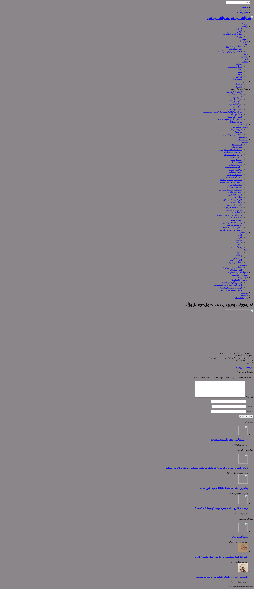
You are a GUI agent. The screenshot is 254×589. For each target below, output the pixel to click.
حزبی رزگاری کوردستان (231, 282)
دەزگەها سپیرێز (235, 104)
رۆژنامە (239, 36)
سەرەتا (244, 7)
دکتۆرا (239, 252)
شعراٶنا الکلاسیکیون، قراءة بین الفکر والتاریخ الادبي (221, 556)
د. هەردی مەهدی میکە (232, 227)
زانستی (244, 295)
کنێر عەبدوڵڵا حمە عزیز (232, 200)
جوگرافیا (244, 41)
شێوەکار (238, 87)
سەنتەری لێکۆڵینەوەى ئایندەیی (229, 119)
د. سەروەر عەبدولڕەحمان (231, 179)
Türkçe (239, 245)
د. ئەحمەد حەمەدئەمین (232, 152)
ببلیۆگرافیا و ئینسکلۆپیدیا (237, 272)
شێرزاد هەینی (236, 212)
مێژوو (245, 44)
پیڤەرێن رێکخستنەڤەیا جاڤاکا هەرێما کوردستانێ (223, 488)
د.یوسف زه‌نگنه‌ (235, 172)
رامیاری (244, 56)
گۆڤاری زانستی (235, 260)
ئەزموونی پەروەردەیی (243, 367)
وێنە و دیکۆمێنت (235, 49)
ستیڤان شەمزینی (234, 205)
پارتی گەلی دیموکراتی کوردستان (228, 285)
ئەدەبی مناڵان (236, 79)
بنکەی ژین (237, 97)
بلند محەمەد (237, 144)
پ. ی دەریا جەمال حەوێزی (230, 190)
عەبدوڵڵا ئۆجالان (235, 195)
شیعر (240, 74)
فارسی (239, 240)
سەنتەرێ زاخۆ (236, 122)
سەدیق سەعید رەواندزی (231, 207)
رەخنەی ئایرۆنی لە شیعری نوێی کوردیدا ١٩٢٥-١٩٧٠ (221, 508)
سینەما (239, 84)
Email (250, 406)
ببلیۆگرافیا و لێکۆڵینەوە (232, 34)
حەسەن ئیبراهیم (235, 192)
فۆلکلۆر (239, 64)
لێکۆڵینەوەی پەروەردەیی (231, 267)
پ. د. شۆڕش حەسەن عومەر (229, 215)
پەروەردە (244, 265)
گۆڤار (239, 31)
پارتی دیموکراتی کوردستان (230, 287)
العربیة (239, 237)
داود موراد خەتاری (234, 187)
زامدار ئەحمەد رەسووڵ (232, 222)
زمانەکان (244, 232)
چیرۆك (239, 76)
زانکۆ (245, 250)
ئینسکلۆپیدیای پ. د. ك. (232, 114)
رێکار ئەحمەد (236, 220)
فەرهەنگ (238, 132)
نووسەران (243, 142)
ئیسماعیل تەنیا (236, 159)
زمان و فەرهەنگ (240, 127)
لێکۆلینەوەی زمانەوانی (232, 134)
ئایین (246, 59)
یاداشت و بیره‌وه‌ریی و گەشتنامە (228, 51)
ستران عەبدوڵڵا (235, 202)
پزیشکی (244, 292)
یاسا (246, 54)
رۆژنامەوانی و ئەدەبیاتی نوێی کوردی (229, 439)
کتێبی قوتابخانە (236, 270)
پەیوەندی (244, 10)
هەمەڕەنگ (243, 139)
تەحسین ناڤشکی (235, 217)
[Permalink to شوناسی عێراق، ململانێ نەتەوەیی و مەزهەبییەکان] (243, 572)
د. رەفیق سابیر (236, 157)
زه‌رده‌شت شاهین (234, 225)
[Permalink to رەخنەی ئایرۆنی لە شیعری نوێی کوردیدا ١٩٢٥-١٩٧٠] (243, 503)
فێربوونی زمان (236, 129)
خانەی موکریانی (235, 109)
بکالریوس (238, 257)
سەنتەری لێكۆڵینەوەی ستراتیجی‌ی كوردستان (222, 112)
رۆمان (239, 69)
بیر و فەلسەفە (241, 297)
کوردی (239, 235)
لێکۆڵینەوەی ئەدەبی (233, 66)
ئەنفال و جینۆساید (240, 275)
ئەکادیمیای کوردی (234, 94)
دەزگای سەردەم (235, 107)
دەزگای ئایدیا (236, 102)
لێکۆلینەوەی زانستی (233, 262)
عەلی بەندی (237, 197)
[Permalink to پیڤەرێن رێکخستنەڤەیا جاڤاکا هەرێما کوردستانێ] (243, 483)
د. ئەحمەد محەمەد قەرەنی (230, 149)
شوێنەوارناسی (241, 277)
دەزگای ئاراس (236, 99)
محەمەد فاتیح (236, 147)
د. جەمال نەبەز (235, 169)
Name (250, 401)
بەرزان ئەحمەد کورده (233, 154)
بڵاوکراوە (238, 29)
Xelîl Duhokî (236, 162)
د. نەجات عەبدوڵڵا (234, 174)
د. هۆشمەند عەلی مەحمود (231, 182)
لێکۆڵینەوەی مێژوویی (233, 46)
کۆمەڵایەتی (243, 137)
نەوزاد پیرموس (235, 164)
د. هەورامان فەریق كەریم (231, 230)
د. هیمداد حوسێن (235, 184)
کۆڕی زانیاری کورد (234, 92)
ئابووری (244, 39)
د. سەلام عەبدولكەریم (232, 177)
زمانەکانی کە (236, 247)
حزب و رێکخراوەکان (239, 280)
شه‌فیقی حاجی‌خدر (234, 210)
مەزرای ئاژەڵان (240, 536)
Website (249, 411)
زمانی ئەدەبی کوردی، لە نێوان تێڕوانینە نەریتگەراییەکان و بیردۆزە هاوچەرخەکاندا (206, 467)
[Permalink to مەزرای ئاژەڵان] (243, 531)
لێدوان (249, 397)
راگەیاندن (243, 26)
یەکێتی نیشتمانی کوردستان (230, 290)
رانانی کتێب (243, 124)
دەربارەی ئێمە (241, 12)
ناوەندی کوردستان (234, 117)
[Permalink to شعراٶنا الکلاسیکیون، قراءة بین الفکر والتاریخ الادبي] (243, 551)
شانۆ (240, 71)
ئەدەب (245, 61)
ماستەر (239, 255)
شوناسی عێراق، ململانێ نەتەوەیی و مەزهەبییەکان (222, 576)
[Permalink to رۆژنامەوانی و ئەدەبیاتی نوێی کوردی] (243, 434)
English (239, 242)
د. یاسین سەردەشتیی (233, 167)
